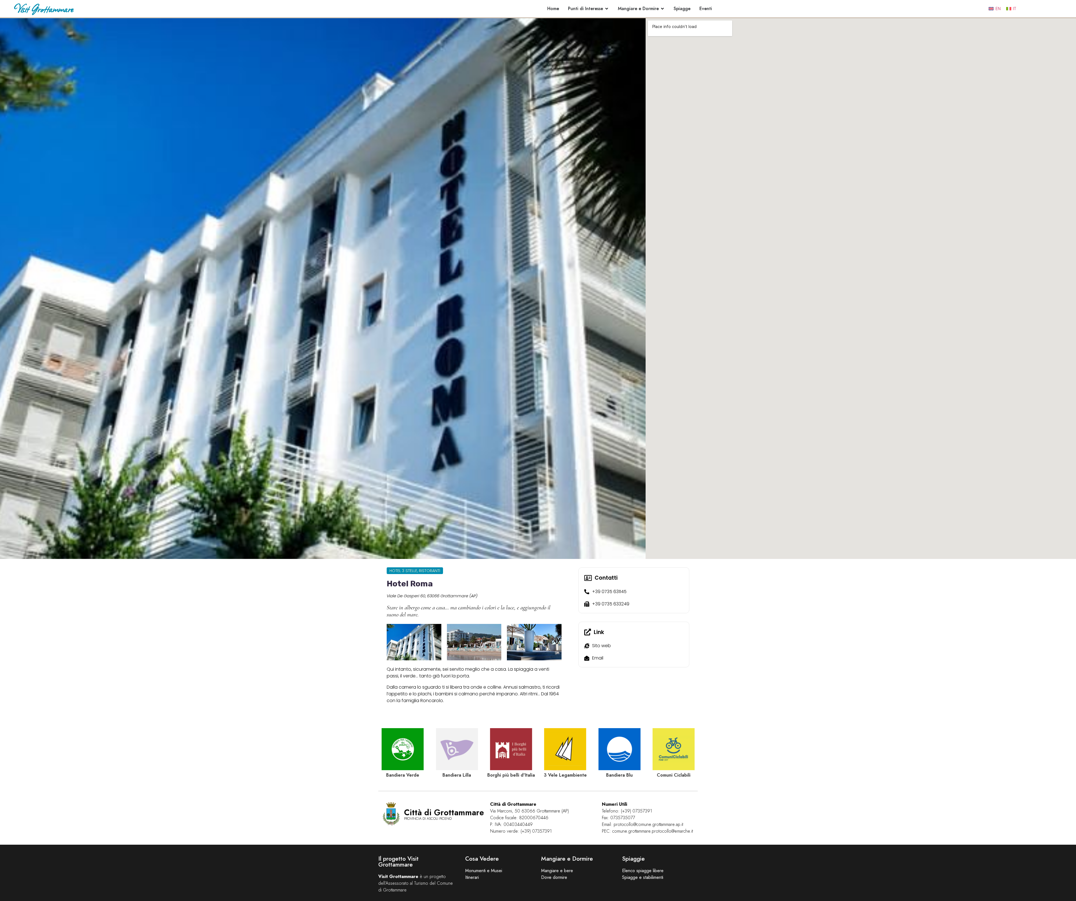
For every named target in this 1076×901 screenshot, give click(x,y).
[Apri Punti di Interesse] (606, 8)
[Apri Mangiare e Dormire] (662, 8)
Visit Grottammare (43, 8)
